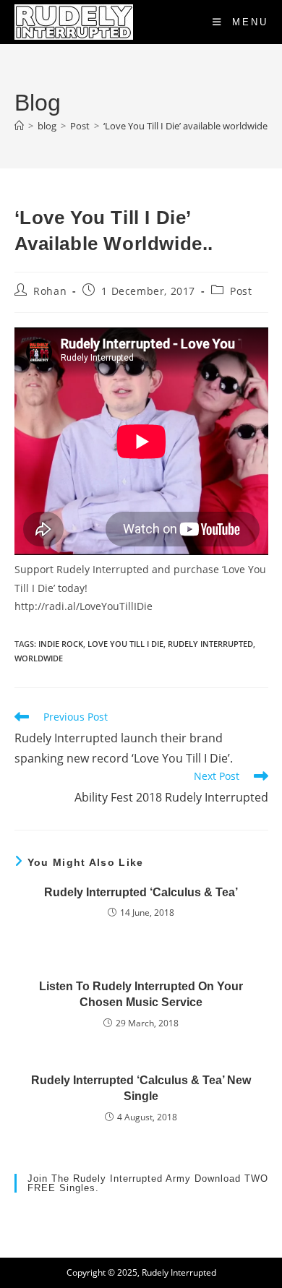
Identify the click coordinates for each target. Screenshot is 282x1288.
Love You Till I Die (125, 643)
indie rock (60, 643)
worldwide (38, 658)
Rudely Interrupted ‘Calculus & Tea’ (141, 892)
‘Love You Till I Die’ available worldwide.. (187, 125)
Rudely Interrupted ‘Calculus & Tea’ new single (141, 1088)
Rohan (50, 291)
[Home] (19, 125)
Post (241, 291)
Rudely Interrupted (210, 643)
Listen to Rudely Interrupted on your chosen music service (141, 994)
